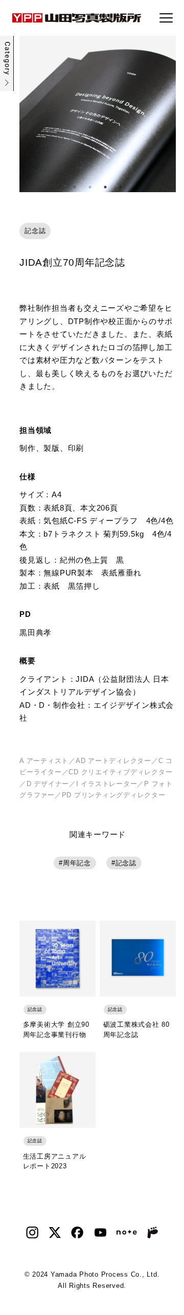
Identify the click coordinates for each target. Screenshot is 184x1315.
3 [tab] (105, 187)
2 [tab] (90, 187)
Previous (27, 114)
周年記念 (77, 863)
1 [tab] (75, 187)
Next (168, 114)
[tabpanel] (97, 114)
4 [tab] (121, 187)
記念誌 (126, 863)
